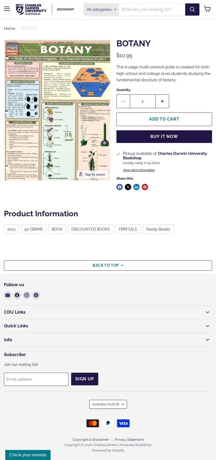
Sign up (84, 378)
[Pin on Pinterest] (145, 187)
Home (9, 28)
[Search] (192, 9)
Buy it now (164, 136)
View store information (139, 170)
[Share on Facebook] (119, 187)
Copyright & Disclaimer (90, 440)
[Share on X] (128, 187)
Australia (105, 404)
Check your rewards (28, 455)
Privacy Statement (129, 440)
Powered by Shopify (108, 450)
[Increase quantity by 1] (162, 101)
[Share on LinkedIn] (136, 187)
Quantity (123, 90)
